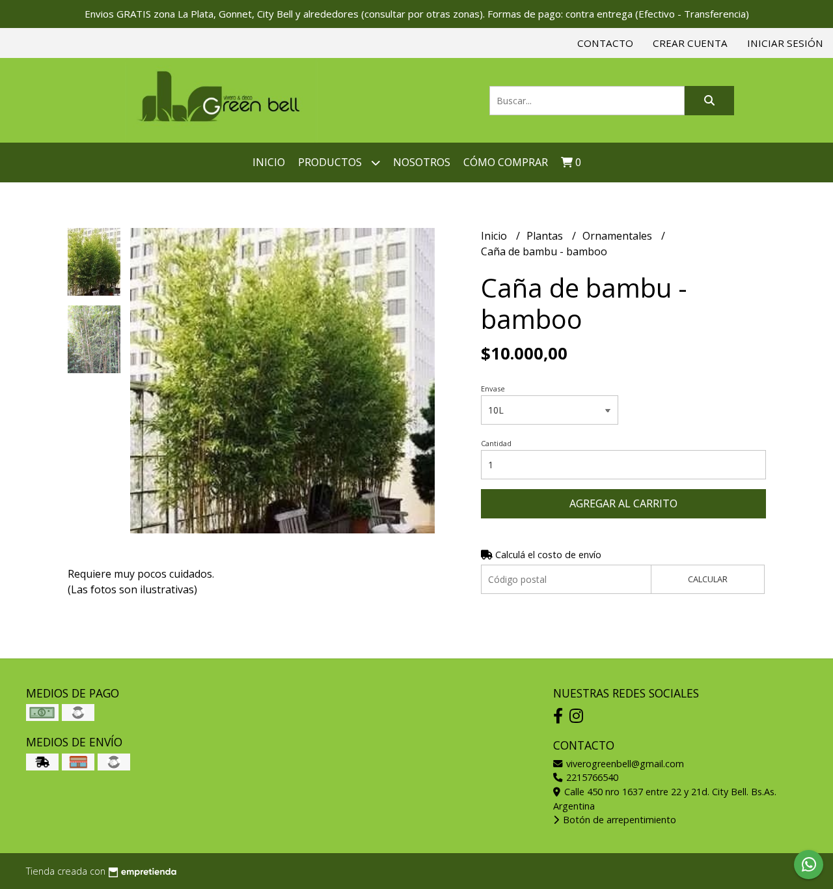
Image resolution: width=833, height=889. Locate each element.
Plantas (546, 236)
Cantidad (496, 443)
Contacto (605, 42)
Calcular (708, 579)
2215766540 (591, 777)
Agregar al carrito (623, 503)
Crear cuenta (690, 42)
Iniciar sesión (785, 42)
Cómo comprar (505, 162)
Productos (331, 162)
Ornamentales (618, 236)
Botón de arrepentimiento (618, 819)
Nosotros (421, 162)
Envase (493, 388)
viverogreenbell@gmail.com (624, 763)
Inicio (269, 162)
